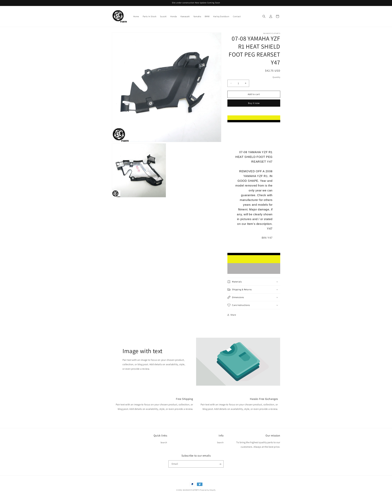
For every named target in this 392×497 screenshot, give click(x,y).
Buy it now (254, 103)
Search (163, 442)
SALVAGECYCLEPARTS (191, 490)
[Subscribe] (220, 464)
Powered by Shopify (208, 490)
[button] (264, 16)
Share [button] (233, 314)
